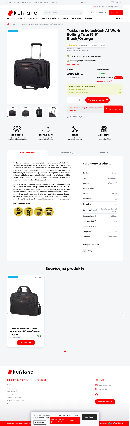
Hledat (80, 13)
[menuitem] (11, 18)
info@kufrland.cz (105, 385)
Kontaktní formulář (105, 402)
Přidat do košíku (95, 100)
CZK (116, 2)
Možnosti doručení (104, 81)
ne (116, 199)
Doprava (43, 2)
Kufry (90, 251)
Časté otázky (19, 2)
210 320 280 (103, 389)
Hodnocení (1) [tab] (67, 152)
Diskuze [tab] (104, 152)
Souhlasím (89, 417)
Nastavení (39, 422)
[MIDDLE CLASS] (25, 301)
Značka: (77, 50)
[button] (65, 351)
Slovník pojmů (32, 2)
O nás (9, 2)
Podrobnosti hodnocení (97, 45)
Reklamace (11, 404)
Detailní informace (74, 65)
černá (114, 194)
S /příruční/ (112, 183)
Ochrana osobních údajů (16, 401)
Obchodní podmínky (56, 2)
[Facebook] (96, 394)
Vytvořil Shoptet (101, 423)
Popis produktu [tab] (27, 152)
